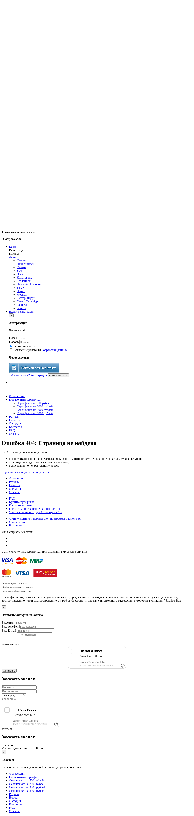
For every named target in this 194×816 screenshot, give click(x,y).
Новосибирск (25, 263)
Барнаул (22, 304)
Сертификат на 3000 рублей (35, 409)
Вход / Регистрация (21, 311)
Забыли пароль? (19, 375)
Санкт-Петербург (28, 301)
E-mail (13, 338)
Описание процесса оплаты (14, 583)
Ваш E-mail (9, 630)
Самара (21, 267)
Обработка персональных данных (17, 587)
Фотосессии (17, 396)
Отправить (9, 670)
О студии (15, 423)
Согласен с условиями (40, 350)
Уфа (19, 270)
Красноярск (24, 277)
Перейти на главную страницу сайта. (26, 472)
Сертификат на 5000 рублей (35, 413)
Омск (20, 274)
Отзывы (14, 433)
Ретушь (14, 416)
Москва (22, 294)
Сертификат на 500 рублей (34, 403)
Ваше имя (8, 622)
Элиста (21, 308)
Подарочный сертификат (25, 399)
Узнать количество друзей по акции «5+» (35, 512)
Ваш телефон (10, 626)
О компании (17, 522)
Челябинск (24, 280)
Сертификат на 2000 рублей (35, 406)
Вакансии (15, 525)
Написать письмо (20, 505)
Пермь (21, 291)
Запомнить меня (24, 346)
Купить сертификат (21, 502)
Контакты (15, 426)
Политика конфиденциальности (16, 591)
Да (11, 257)
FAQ (12, 430)
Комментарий (10, 644)
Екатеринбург (26, 298)
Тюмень (22, 287)
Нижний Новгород (29, 284)
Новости (14, 420)
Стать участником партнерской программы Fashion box (45, 518)
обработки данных (55, 350)
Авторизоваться (58, 375)
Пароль (14, 342)
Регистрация (39, 375)
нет (15, 257)
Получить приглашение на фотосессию (34, 508)
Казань (13, 246)
